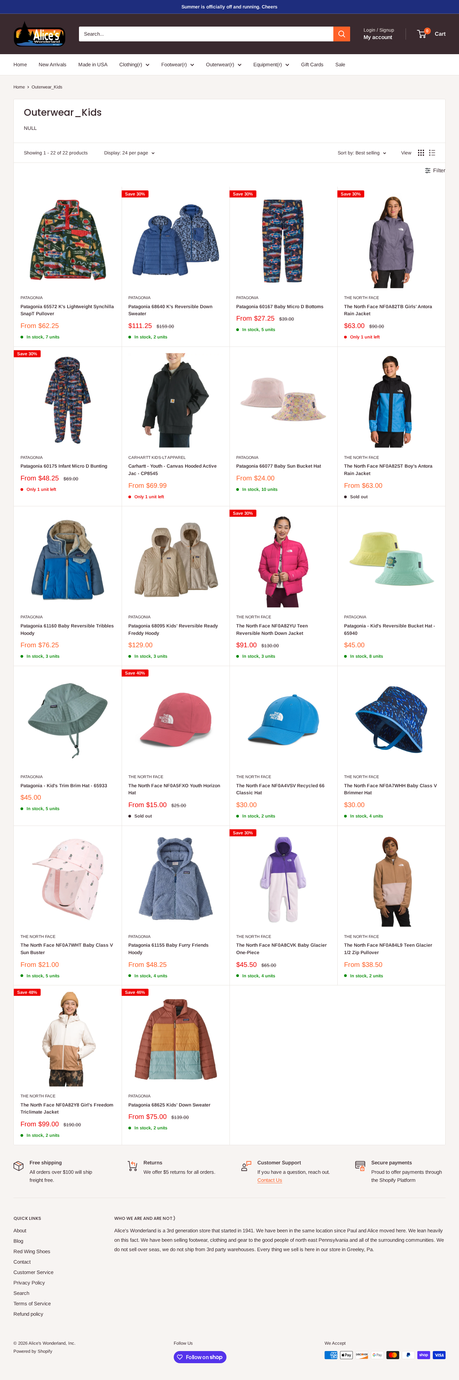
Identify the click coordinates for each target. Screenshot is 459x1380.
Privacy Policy (29, 1282)
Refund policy (28, 1314)
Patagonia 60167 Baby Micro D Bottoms (280, 306)
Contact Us (269, 1180)
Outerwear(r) (220, 64)
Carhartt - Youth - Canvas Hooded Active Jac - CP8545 (172, 469)
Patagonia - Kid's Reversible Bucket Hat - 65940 (389, 629)
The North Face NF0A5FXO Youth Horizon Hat (174, 789)
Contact (22, 1262)
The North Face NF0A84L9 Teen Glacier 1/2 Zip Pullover (388, 948)
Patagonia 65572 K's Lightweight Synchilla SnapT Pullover (67, 310)
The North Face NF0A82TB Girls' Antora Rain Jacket (388, 310)
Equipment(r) (267, 64)
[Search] (341, 34)
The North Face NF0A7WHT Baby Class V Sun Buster (66, 948)
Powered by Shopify (32, 1351)
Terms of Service (32, 1303)
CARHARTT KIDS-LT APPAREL (157, 457)
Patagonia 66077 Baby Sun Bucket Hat (278, 466)
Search (21, 1293)
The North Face (361, 297)
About (19, 1230)
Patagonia (31, 297)
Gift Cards (312, 64)
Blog (18, 1241)
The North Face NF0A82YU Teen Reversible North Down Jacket (272, 629)
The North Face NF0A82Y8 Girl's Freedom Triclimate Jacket (66, 1108)
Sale (340, 64)
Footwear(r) (174, 64)
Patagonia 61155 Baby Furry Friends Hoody (168, 948)
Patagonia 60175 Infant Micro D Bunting (63, 466)
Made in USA (93, 64)
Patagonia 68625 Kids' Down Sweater (169, 1104)
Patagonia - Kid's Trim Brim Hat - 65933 (63, 785)
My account (378, 37)
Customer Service (33, 1272)
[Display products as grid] (421, 153)
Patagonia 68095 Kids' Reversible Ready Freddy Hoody (173, 629)
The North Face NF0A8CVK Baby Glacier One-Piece (281, 948)
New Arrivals (53, 64)
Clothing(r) (130, 64)
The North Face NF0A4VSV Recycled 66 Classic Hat (280, 789)
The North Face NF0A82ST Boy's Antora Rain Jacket (388, 469)
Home (20, 64)
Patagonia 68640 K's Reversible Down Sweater (170, 310)
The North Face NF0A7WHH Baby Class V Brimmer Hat (390, 789)
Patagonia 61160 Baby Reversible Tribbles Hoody (67, 629)
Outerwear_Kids (47, 86)
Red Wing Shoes (31, 1251)
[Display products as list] (432, 153)
